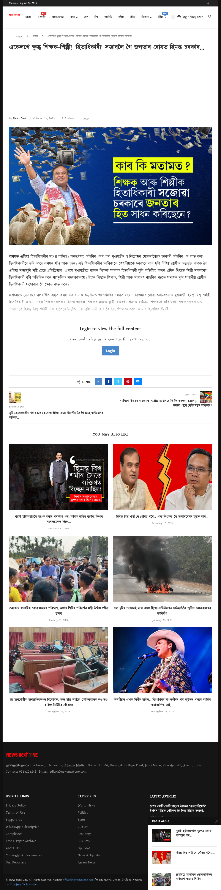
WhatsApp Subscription (22, 826)
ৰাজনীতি (108, 17)
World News (86, 805)
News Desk (19, 118)
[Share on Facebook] (108, 381)
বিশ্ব (96, 17)
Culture (83, 826)
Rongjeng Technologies (24, 884)
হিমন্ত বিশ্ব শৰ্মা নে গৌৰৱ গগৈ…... (195, 853)
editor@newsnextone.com (78, 880)
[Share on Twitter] (118, 381)
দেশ (86, 17)
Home (28, 17)
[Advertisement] (110, 83)
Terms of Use (15, 812)
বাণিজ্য (121, 17)
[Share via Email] (138, 381)
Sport (81, 819)
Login (110, 350)
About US (13, 848)
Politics (83, 812)
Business (84, 841)
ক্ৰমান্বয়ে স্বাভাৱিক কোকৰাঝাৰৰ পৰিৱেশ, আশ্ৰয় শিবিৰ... (194, 877)
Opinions (84, 848)
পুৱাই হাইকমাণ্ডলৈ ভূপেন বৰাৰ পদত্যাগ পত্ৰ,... (193, 833)
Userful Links (17, 796)
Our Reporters (16, 862)
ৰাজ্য (72, 17)
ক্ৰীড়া (132, 17)
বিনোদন (145, 17)
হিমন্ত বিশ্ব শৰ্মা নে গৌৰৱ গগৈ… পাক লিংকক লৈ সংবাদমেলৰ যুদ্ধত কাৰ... (162, 516)
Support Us (14, 819)
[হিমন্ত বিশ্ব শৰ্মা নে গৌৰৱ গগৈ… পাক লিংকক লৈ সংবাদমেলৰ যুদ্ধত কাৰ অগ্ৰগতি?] (162, 477)
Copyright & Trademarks (24, 855)
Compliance (14, 834)
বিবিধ (162, 16)
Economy (84, 834)
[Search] (210, 17)
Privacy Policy (16, 805)
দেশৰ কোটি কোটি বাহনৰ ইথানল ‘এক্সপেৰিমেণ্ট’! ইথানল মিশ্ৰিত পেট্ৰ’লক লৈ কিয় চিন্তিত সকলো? (178, 808)
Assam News (86, 862)
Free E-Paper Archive (21, 841)
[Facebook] (208, 3)
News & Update (89, 855)
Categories (87, 796)
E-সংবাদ (41, 16)
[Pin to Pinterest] (128, 381)
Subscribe (58, 17)
